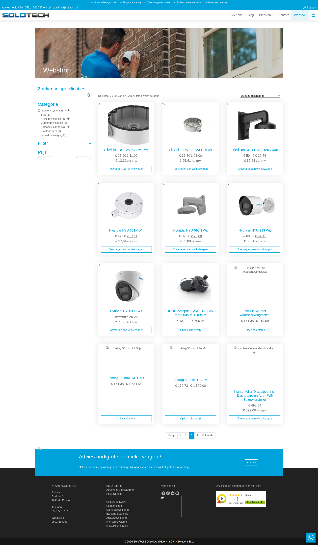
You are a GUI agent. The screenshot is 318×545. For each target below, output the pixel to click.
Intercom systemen (52, 110)
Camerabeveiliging (52, 122)
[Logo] (26, 15)
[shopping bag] (313, 15)
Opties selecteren (190, 330)
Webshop (300, 15)
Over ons (236, 15)
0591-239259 (59, 521)
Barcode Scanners (52, 127)
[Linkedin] (172, 493)
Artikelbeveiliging (51, 118)
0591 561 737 (60, 511)
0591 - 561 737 (34, 7)
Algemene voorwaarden (120, 489)
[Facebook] (163, 493)
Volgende (207, 435)
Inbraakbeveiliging (51, 135)
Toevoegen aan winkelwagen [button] (126, 168)
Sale (43, 114)
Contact (283, 15)
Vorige (171, 435)
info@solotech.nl (68, 7)
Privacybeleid (114, 493)
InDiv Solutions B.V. (180, 541)
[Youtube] (177, 493)
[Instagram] (168, 493)
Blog (251, 15)
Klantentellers (49, 131)
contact (251, 462)
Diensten (265, 15)
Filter (43, 143)
